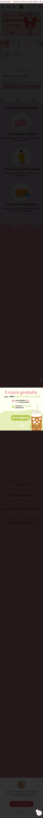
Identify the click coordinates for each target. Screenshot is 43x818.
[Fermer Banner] (41, 1)
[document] (21, 409)
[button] (41, 379)
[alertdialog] (21, 1)
